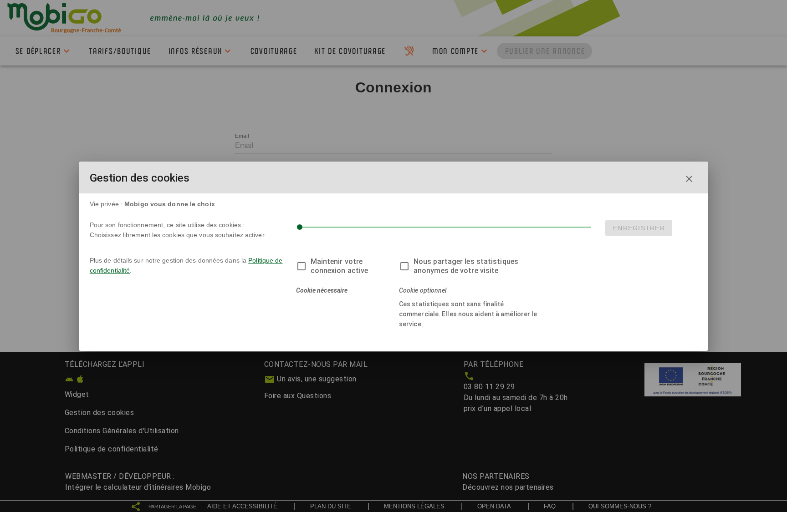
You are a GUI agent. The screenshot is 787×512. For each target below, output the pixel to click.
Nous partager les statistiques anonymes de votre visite (466, 266)
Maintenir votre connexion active (339, 266)
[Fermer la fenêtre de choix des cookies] (689, 179)
